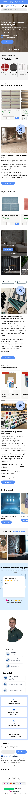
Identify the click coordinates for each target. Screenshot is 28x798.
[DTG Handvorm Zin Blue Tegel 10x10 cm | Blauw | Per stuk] (10, 204)
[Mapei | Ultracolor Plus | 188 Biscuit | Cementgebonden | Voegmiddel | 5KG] (10, 380)
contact (22, 466)
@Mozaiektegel (18, 531)
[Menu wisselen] (2, 6)
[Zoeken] (25, 10)
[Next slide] (18, 49)
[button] (12, 49)
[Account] (23, 6)
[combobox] (14, 9)
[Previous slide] (9, 49)
